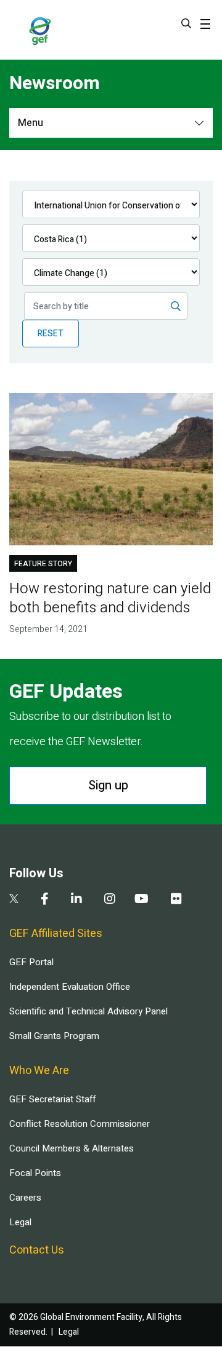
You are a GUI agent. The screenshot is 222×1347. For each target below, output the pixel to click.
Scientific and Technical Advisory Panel (88, 1011)
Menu (30, 123)
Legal (20, 1222)
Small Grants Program (54, 1036)
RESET (51, 333)
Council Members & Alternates (71, 1148)
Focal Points (35, 1173)
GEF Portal (31, 962)
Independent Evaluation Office (69, 986)
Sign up (108, 785)
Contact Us (36, 1250)
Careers (25, 1197)
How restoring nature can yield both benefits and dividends (110, 598)
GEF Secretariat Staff (52, 1099)
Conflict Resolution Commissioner (79, 1124)
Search (186, 23)
